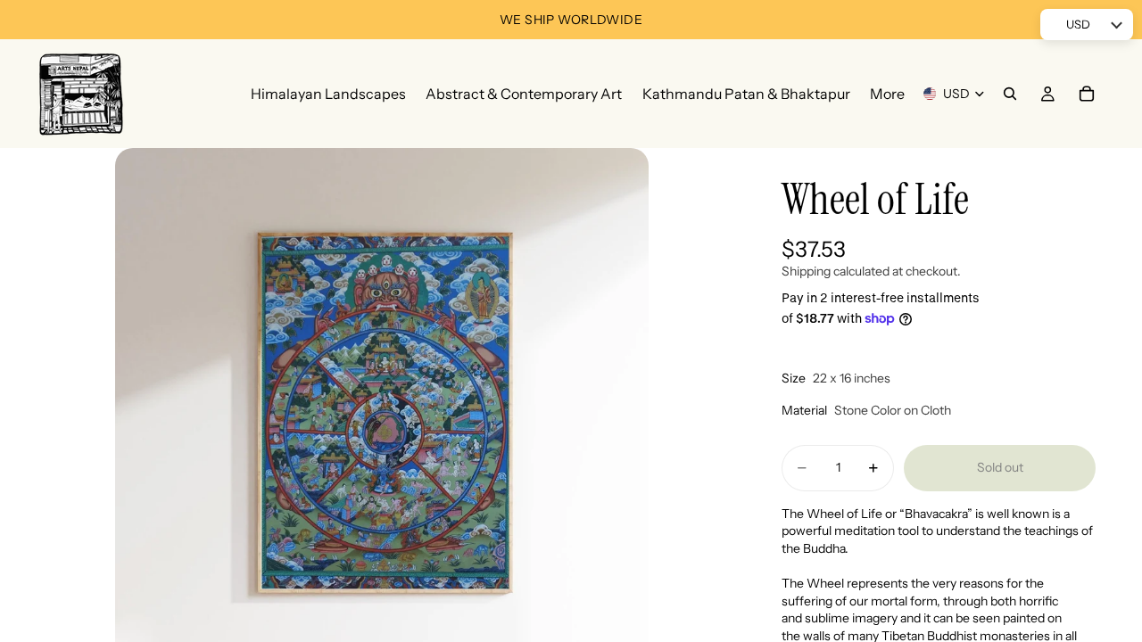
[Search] (1010, 93)
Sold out (1000, 467)
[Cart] (1086, 93)
